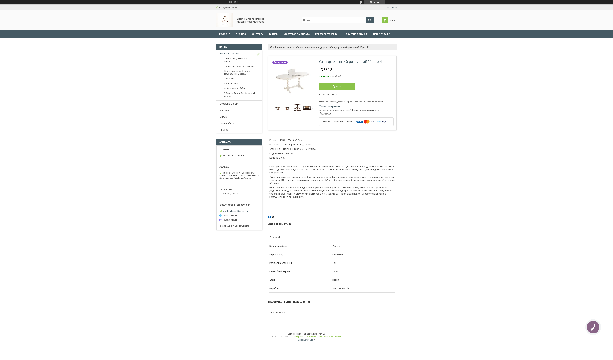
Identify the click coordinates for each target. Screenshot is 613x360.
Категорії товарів (326, 34)
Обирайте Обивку (356, 34)
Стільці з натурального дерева (235, 59)
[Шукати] (370, 20)
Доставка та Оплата (297, 34)
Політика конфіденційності (329, 337)
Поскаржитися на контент (304, 337)
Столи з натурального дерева (312, 47)
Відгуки (273, 34)
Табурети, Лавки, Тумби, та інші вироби (239, 94)
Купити (336, 86)
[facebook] (269, 217)
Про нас (241, 34)
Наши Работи (381, 34)
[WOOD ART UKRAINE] (224, 26)
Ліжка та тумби (231, 83)
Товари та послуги (284, 47)
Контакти (258, 34)
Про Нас (224, 130)
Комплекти (229, 78)
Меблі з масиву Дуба (234, 88)
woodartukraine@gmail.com (236, 211)
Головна (224, 34)
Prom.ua (321, 334)
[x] (273, 217)
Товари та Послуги (229, 53)
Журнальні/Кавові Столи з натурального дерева (237, 72)
